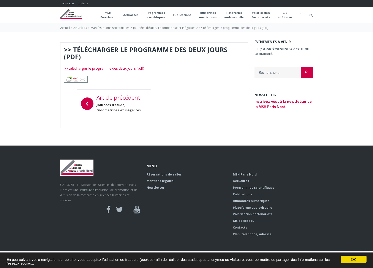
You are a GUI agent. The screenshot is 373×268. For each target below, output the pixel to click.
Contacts (240, 227)
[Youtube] (136, 209)
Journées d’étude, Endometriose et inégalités (164, 28)
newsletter (68, 3)
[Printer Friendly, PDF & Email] (76, 79)
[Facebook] (108, 209)
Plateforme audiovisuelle (252, 207)
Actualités (130, 15)
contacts (82, 3)
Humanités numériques (208, 15)
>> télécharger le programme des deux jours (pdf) (104, 68)
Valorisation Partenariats (260, 15)
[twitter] (119, 209)
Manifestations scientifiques (110, 28)
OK (353, 259)
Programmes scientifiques (155, 15)
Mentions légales (160, 181)
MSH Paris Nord (107, 15)
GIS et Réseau (285, 15)
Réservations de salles (164, 174)
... (301, 13)
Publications (182, 15)
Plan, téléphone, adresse (252, 234)
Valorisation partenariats (252, 214)
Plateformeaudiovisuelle (234, 15)
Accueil (65, 28)
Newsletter (155, 187)
